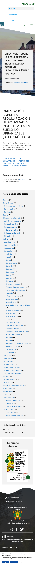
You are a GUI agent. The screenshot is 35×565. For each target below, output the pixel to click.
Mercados (7, 236)
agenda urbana (9, 242)
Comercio (9, 266)
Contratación (10, 272)
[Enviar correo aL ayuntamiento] (23, 4)
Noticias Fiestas (11, 313)
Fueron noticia (9, 364)
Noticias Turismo (12, 316)
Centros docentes (10, 227)
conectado (23, 179)
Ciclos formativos (12, 230)
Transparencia (11, 349)
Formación (8, 361)
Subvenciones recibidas (12, 373)
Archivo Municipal (10, 245)
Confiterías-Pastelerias (14, 406)
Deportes (9, 278)
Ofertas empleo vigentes (16, 290)
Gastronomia (8, 409)
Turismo (5, 394)
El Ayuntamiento (10, 379)
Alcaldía (8, 257)
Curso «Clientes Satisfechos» (15, 477)
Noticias (17, 82)
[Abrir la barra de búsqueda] (23, 24)
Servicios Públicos (12, 346)
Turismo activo (9, 412)
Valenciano (13, 15)
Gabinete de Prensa (11, 367)
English (11, 21)
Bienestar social (11, 263)
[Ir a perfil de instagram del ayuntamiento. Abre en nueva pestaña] (30, 4)
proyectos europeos (13, 334)
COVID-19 (7, 355)
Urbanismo (25, 82)
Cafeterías (9, 403)
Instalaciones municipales (12, 221)
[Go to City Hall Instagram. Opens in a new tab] (11, 529)
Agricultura (10, 254)
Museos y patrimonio (13, 310)
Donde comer (9, 397)
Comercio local (8, 203)
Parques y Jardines (13, 322)
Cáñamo (6, 200)
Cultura (5, 215)
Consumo (9, 269)
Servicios (7, 212)
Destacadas (8, 358)
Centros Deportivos (11, 224)
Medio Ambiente (12, 299)
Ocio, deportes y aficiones (13, 206)
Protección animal (12, 328)
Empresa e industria (13, 284)
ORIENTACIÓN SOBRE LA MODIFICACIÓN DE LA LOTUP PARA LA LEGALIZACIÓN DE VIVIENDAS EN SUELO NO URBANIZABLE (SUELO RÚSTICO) (20, 461)
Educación (9, 281)
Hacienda (9, 293)
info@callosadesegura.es (14, 501)
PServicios (8, 382)
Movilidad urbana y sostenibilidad (18, 305)
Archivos (6, 429)
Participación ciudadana (14, 325)
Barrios (8, 260)
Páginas (5, 376)
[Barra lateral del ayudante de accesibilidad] (2, 24)
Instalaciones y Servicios (13, 370)
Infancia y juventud (12, 296)
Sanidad (9, 337)
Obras (8, 319)
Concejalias (8, 251)
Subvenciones (8, 391)
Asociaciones (9, 248)
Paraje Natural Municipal (14, 415)
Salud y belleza (9, 209)
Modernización (11, 302)
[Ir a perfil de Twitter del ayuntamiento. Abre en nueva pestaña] (33, 4)
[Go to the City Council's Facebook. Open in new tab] (16, 529)
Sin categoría (7, 388)
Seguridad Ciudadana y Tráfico (17, 343)
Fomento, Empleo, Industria (15, 287)
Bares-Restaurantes (13, 400)
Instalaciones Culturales (12, 233)
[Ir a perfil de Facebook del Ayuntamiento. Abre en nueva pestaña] (26, 4)
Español (12, 8)
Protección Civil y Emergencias (17, 331)
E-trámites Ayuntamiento (12, 218)
